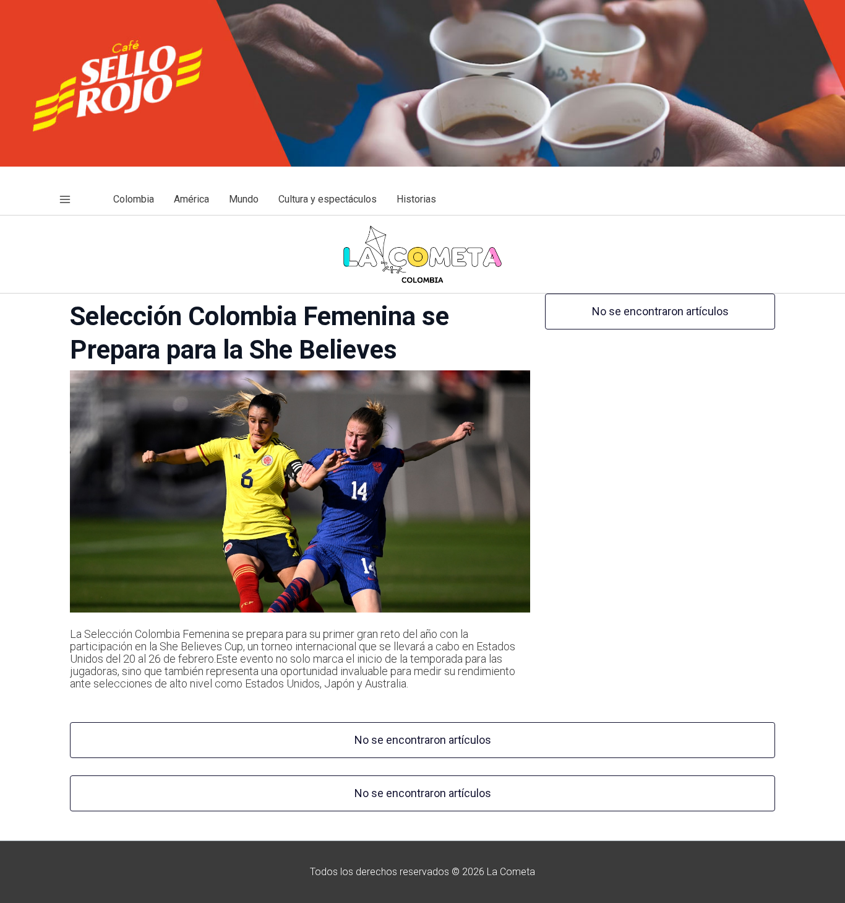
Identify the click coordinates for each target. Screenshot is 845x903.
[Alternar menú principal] (65, 199)
